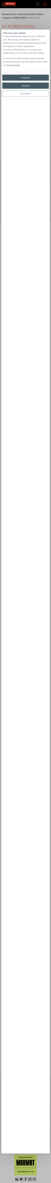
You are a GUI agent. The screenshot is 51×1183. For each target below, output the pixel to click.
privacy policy (13, 64)
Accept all (25, 77)
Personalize (25, 93)
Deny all (25, 85)
